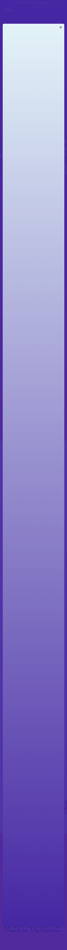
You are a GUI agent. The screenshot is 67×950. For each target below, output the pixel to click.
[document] (33, 475)
